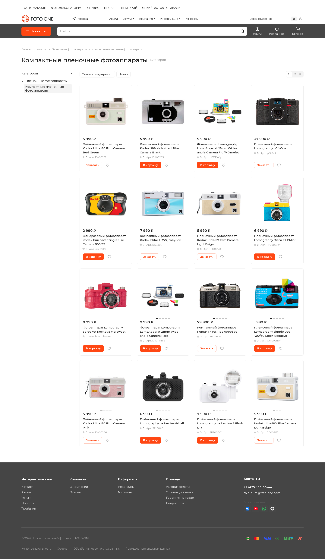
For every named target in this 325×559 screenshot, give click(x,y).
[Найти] (242, 31)
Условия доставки (179, 492)
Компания (78, 479)
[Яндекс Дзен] (272, 508)
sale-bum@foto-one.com (262, 493)
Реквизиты (126, 486)
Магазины (125, 492)
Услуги (26, 497)
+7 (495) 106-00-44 (234, 18)
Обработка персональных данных (96, 548)
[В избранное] (108, 165)
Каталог (27, 486)
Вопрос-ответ (176, 503)
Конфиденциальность (36, 548)
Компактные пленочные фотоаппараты (44, 88)
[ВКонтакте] (247, 508)
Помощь (173, 479)
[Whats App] (264, 508)
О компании (79, 486)
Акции (26, 492)
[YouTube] (256, 508)
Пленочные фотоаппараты (46, 81)
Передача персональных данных (147, 548)
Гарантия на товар (180, 497)
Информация (128, 479)
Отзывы (75, 492)
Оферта (62, 548)
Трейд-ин (28, 508)
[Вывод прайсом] (300, 74)
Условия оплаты (178, 486)
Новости (27, 503)
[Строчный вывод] (295, 74)
